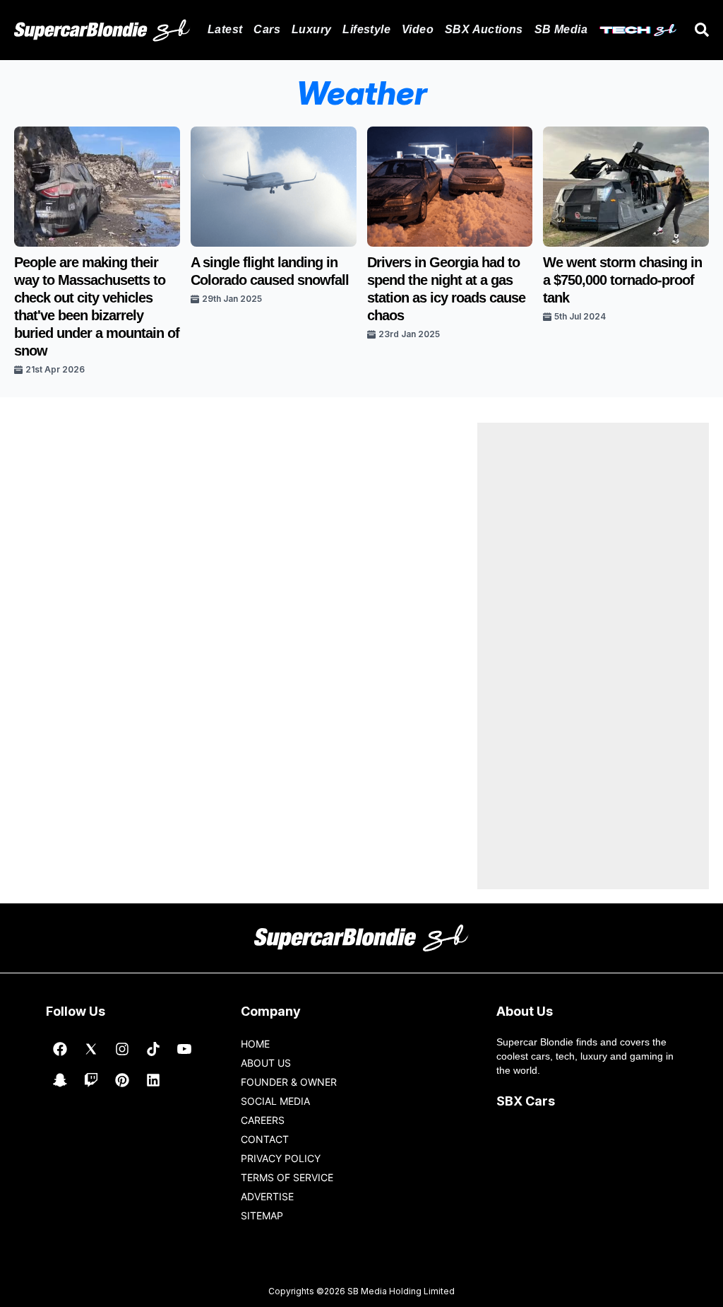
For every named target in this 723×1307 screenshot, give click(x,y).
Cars (266, 29)
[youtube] (184, 1049)
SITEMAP (262, 1215)
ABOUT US (266, 1063)
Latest (225, 29)
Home (255, 1044)
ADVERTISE (267, 1196)
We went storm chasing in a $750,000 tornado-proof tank (622, 279)
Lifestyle (366, 29)
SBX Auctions (484, 29)
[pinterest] (122, 1080)
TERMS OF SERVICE (287, 1177)
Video (418, 29)
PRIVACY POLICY (281, 1158)
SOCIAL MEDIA (275, 1101)
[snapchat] (60, 1080)
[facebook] (60, 1049)
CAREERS (263, 1120)
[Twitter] (91, 1049)
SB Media (560, 29)
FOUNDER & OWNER (289, 1082)
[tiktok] (153, 1049)
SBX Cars (525, 1101)
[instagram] (122, 1049)
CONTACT (265, 1139)
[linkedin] (153, 1080)
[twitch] (91, 1080)
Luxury (311, 29)
